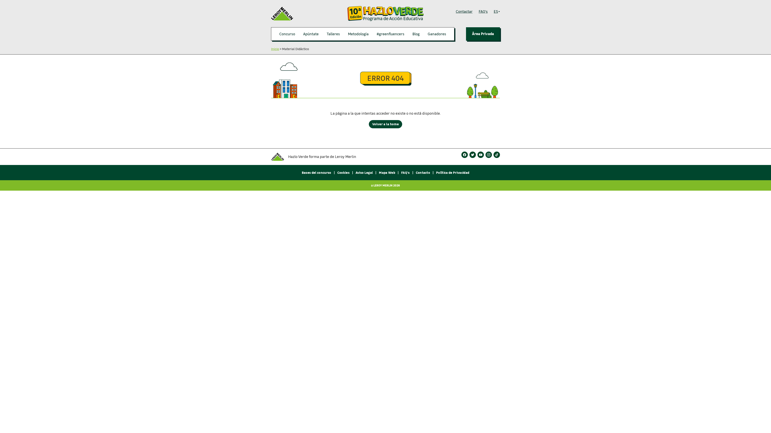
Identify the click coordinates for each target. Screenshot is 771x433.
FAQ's (483, 11)
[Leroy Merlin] (279, 157)
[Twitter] (472, 155)
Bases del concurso (316, 172)
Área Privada (483, 33)
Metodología (358, 33)
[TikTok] (497, 155)
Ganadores (437, 33)
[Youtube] (480, 155)
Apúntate (311, 33)
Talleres (333, 33)
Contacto (423, 172)
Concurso (287, 33)
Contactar (464, 11)
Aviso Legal (364, 172)
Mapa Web (387, 172)
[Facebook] (464, 155)
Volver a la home (387, 123)
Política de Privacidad (452, 172)
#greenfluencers (390, 33)
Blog (416, 33)
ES (496, 11)
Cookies (343, 172)
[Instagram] (488, 155)
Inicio (275, 49)
